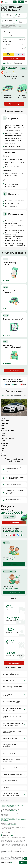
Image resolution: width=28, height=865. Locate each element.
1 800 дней (7, 44)
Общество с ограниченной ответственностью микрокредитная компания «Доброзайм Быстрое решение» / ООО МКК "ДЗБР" (13, 819)
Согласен (23, 862)
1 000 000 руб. (8, 35)
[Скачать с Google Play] (10, 535)
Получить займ (14, 58)
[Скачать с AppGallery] (14, 535)
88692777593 (13, 824)
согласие (16, 848)
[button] (26, 93)
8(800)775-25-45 (13, 810)
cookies (12, 862)
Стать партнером (12, 592)
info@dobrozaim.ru (7, 811)
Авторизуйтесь (6, 63)
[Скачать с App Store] (6, 535)
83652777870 (7, 824)
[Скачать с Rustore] (18, 535)
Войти (21, 1)
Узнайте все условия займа (6, 27)
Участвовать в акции (13, 564)
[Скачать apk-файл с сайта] (21, 535)
